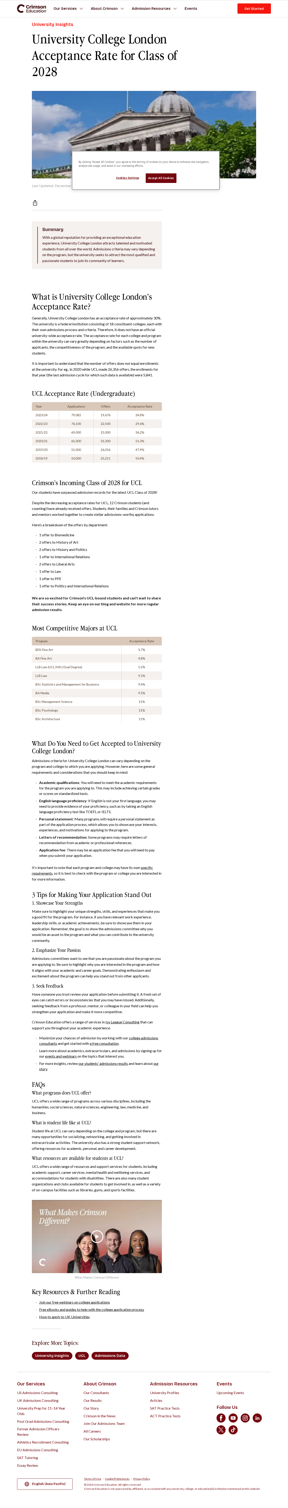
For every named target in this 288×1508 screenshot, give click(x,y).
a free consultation (104, 1043)
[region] (146, 170)
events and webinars (61, 1056)
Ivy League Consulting (122, 1022)
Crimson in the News (100, 1416)
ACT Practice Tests (165, 1416)
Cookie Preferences (117, 1478)
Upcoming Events (230, 1392)
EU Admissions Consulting (37, 1450)
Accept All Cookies (161, 178)
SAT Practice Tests (165, 1408)
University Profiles (164, 1392)
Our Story (91, 1408)
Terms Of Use (92, 1478)
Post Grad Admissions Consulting (43, 1421)
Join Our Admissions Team (104, 1423)
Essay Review (27, 1465)
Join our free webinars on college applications (74, 1302)
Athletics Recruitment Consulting (43, 1442)
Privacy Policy (141, 1478)
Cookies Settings (127, 178)
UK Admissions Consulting (38, 1400)
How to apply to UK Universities (64, 1317)
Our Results (93, 1400)
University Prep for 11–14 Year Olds (41, 1411)
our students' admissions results (103, 1063)
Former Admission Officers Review (38, 1431)
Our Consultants (96, 1392)
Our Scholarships (97, 1439)
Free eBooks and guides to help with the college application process (91, 1309)
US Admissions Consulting (37, 1392)
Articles (156, 1400)
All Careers (92, 1431)
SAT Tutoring (27, 1457)
